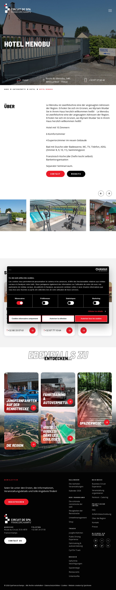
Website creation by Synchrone (80, 585)
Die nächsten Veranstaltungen (76, 485)
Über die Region (99, 518)
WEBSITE (76, 174)
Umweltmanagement (78, 517)
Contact (55, 174)
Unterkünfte (74, 576)
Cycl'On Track (74, 550)
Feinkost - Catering (100, 497)
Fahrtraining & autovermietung (76, 544)
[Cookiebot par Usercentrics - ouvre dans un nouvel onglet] (97, 269)
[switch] (45, 303)
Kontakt (95, 522)
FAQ (93, 510)
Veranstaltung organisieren (98, 491)
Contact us (15, 541)
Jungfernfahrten (76, 533)
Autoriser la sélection (58, 319)
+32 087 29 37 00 (38, 529)
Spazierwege (74, 568)
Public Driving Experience (75, 538)
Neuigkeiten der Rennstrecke (76, 512)
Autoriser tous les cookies (91, 319)
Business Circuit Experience (99, 485)
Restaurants (74, 572)
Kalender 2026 (75, 490)
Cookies (64, 585)
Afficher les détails (95, 311)
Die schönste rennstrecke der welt (75, 504)
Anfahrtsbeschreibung (101, 514)
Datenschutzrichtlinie (52, 585)
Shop (71, 522)
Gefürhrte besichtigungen (75, 562)
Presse (95, 526)
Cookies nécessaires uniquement (25, 319)
